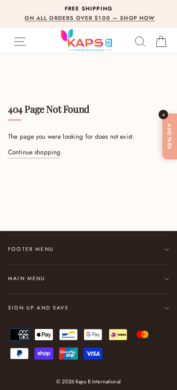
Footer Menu (31, 249)
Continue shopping (34, 152)
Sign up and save (38, 307)
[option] (88, 13)
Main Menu (27, 278)
